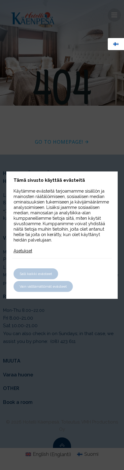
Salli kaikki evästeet (36, 274)
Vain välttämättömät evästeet (43, 286)
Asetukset (23, 250)
